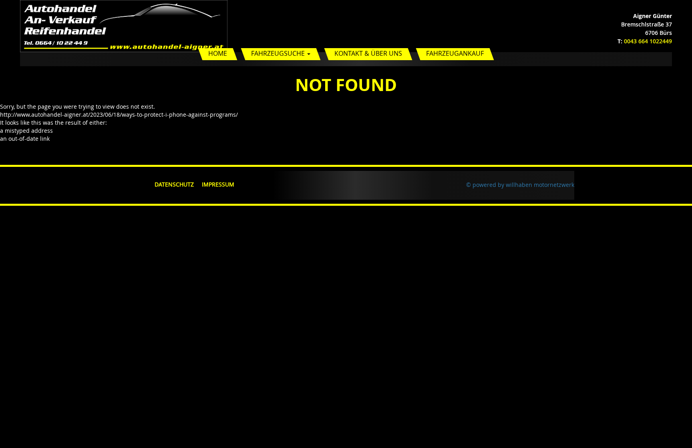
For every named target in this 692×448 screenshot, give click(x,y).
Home (217, 53)
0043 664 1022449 (648, 41)
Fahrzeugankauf (455, 53)
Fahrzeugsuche (278, 53)
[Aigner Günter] (123, 25)
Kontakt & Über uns (368, 53)
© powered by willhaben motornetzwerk (520, 185)
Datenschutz (174, 184)
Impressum (218, 184)
